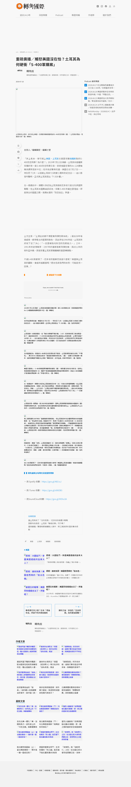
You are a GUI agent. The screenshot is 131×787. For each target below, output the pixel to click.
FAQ (36, 770)
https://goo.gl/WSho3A (56, 498)
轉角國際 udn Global (26, 52)
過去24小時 (25, 15)
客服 (40, 770)
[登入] (110, 6)
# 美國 (26, 549)
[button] (98, 6)
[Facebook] (18, 151)
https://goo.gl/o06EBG (52, 490)
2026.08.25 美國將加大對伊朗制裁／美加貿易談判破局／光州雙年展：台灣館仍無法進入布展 (101, 99)
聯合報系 (78, 770)
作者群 (91, 15)
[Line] (18, 157)
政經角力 (36, 52)
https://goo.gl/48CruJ (51, 481)
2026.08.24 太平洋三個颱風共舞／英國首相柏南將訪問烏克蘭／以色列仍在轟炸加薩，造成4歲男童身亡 (101, 106)
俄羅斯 (48, 541)
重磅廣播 (57, 541)
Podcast (59, 15)
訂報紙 (85, 770)
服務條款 (55, 770)
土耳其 (39, 541)
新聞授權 (47, 770)
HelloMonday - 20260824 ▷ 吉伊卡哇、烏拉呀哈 (101, 112)
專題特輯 (76, 15)
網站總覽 (101, 770)
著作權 (62, 770)
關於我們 (107, 15)
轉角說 (30, 71)
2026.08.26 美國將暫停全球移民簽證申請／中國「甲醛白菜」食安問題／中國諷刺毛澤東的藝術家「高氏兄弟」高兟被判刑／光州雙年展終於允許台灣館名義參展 (101, 93)
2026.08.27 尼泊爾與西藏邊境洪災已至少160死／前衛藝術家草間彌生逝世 (101, 86)
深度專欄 (43, 15)
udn (17, 52)
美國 (31, 541)
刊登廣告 (30, 770)
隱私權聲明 (69, 770)
